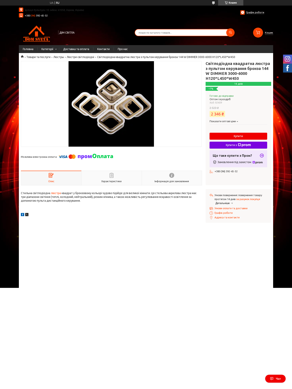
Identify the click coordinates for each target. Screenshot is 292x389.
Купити (238, 136)
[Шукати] (230, 32)
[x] (26, 215)
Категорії (47, 49)
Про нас (123, 49)
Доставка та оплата (76, 49)
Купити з (231, 145)
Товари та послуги (38, 57)
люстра (56, 193)
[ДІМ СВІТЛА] (37, 32)
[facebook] (22, 215)
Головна (28, 49)
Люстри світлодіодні (80, 57)
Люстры (58, 57)
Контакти (103, 49)
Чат (278, 378)
